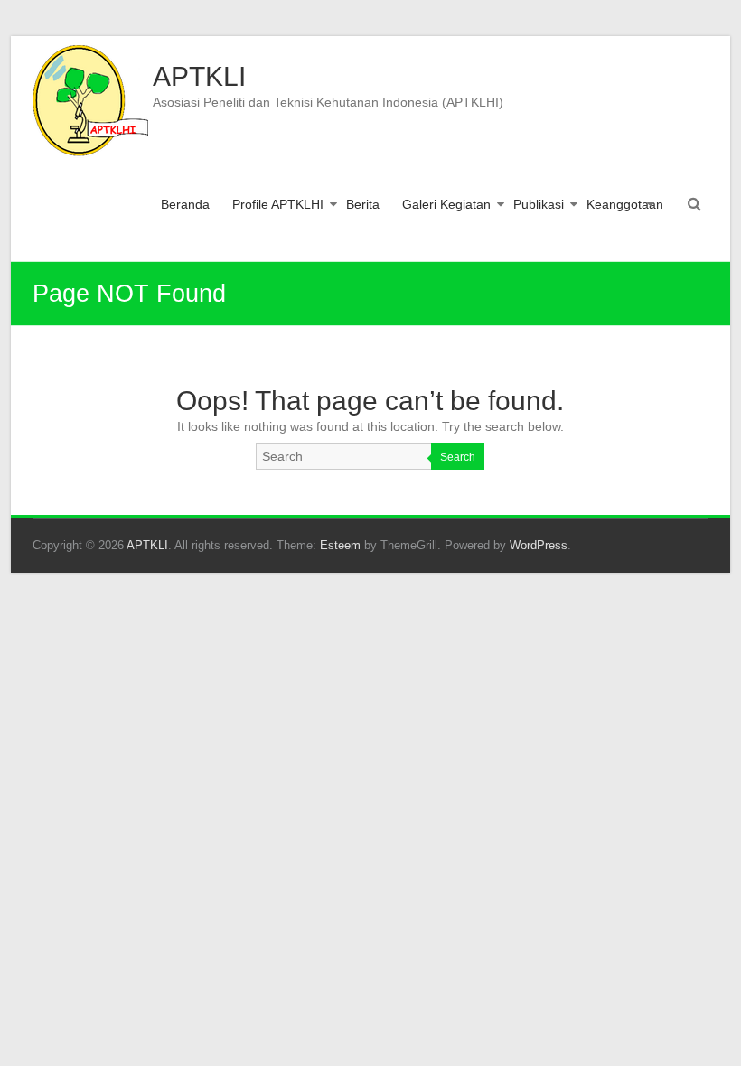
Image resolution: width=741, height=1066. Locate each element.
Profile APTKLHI (278, 204)
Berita (363, 204)
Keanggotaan (624, 204)
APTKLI (199, 76)
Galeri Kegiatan (446, 204)
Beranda (185, 204)
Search (457, 457)
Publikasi (538, 204)
